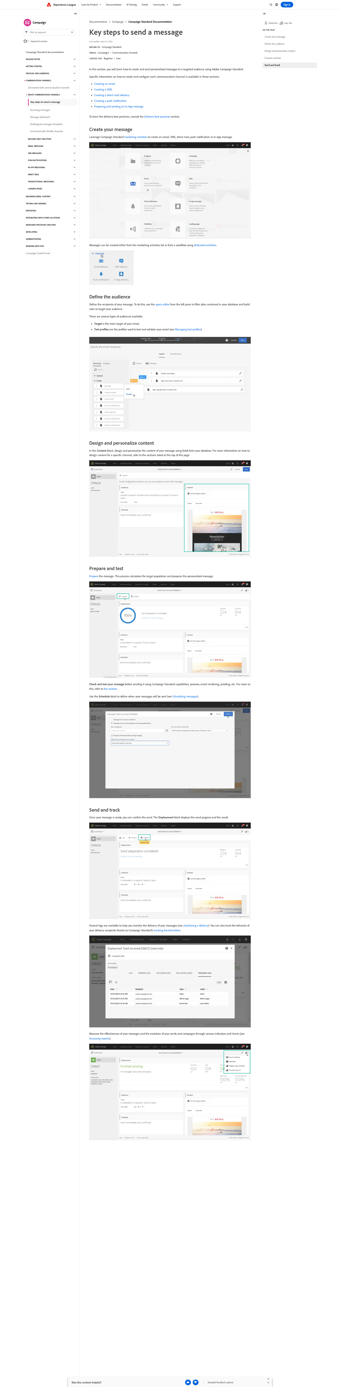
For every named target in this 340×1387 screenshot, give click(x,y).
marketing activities (135, 137)
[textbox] (49, 32)
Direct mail (33, 174)
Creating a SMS (103, 89)
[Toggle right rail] (264, 14)
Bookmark (273, 23)
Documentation (98, 21)
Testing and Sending (36, 203)
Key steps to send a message (45, 102)
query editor (162, 304)
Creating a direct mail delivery (111, 95)
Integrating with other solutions (43, 218)
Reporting (31, 210)
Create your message (275, 36)
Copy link (288, 23)
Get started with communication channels (48, 87)
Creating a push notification (110, 100)
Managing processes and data (41, 225)
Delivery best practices (157, 116)
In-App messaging (36, 167)
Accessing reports (99, 1038)
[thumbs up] (188, 1382)
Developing (31, 232)
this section (110, 688)
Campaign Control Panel (38, 253)
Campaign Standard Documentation (150, 21)
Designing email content (38, 196)
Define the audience (275, 43)
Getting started (34, 66)
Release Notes (33, 59)
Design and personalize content (280, 50)
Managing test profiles (188, 329)
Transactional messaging (41, 181)
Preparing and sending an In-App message (118, 106)
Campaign (118, 21)
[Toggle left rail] (76, 14)
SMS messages (35, 153)
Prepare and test (273, 58)
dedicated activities (205, 245)
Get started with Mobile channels (46, 131)
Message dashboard (40, 117)
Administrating (33, 239)
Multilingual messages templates (46, 124)
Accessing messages (40, 110)
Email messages (35, 146)
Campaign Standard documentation (45, 52)
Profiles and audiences (37, 73)
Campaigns (103, 52)
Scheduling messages (184, 696)
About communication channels (44, 94)
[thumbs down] (196, 1382)
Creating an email (104, 83)
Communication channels (125, 52)
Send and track (272, 65)
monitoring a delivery (195, 925)
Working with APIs (35, 246)
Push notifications (37, 160)
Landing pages (35, 188)
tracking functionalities (167, 930)
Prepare (93, 576)
